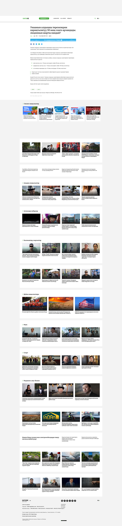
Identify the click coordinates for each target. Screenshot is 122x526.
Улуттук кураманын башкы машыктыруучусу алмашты (69, 367)
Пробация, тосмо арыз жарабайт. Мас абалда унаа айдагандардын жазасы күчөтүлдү (90, 424)
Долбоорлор (56, 18)
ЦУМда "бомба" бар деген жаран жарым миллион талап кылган (50, 255)
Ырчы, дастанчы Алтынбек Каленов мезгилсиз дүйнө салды (61, 399)
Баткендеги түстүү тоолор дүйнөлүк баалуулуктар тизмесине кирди (31, 424)
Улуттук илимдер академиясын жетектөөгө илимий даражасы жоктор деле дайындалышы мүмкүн (90, 464)
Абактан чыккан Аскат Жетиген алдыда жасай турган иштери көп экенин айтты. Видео (31, 198)
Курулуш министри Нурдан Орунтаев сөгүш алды (49, 154)
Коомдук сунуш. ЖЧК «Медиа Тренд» (29, 514)
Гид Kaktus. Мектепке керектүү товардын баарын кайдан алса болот (30, 170)
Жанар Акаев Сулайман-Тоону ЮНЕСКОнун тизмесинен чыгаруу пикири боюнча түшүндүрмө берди (90, 155)
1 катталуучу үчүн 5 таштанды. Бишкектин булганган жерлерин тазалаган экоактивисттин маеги (70, 340)
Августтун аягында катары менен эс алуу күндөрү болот (50, 170)
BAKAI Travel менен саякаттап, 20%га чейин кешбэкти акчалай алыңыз (30, 117)
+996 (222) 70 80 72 (49, 508)
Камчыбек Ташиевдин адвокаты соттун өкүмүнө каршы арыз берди (71, 489)
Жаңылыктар (43, 18)
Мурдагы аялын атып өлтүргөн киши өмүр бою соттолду (90, 281)
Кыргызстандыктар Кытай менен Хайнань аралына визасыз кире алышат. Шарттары (70, 170)
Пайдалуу (69, 18)
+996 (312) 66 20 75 (40, 506)
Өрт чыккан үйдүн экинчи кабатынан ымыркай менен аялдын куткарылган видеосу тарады (69, 256)
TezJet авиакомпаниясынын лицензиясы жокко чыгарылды (90, 225)
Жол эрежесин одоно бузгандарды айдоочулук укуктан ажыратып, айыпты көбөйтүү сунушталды (51, 464)
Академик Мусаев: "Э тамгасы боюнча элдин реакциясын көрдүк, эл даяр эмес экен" (31, 340)
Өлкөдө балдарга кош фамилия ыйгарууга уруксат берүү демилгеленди (50, 226)
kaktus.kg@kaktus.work (31, 506)
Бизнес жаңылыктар (31, 103)
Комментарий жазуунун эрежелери (29, 516)
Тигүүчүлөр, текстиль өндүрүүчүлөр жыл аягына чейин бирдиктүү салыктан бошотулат (70, 198)
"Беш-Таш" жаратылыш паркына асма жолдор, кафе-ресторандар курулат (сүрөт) (30, 464)
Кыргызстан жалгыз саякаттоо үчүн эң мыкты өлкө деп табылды (90, 438)
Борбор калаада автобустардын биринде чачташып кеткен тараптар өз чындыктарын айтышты (90, 256)
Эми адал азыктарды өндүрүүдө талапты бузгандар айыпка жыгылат (50, 424)
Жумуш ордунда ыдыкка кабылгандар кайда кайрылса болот (89, 198)
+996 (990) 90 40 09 (33, 508)
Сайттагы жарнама (26, 504)
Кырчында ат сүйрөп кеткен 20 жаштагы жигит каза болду (50, 281)
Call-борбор (63, 18)
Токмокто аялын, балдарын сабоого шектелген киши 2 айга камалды (70, 281)
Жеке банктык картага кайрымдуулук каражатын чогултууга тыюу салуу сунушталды (69, 464)
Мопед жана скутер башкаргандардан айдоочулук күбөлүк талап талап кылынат (70, 424)
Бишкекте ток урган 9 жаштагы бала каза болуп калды (30, 281)
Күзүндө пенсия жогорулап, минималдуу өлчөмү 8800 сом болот (89, 170)
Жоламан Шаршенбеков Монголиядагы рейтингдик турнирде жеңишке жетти (49, 368)
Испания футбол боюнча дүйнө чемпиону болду (34, 312)
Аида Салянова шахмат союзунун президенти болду (90, 367)
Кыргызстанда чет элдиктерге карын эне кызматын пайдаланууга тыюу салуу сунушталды (69, 439)
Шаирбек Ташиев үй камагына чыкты (30, 489)
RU (98, 500)
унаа (39, 89)
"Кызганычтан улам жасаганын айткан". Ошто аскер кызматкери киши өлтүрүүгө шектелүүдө (30, 255)
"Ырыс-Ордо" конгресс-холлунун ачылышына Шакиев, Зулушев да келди (70, 155)
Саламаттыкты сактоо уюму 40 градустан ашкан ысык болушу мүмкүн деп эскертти (59, 312)
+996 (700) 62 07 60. (58, 92)
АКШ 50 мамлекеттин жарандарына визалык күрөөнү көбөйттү (86, 312)
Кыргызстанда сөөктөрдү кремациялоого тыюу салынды (30, 225)
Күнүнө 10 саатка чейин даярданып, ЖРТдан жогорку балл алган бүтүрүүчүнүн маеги (90, 340)
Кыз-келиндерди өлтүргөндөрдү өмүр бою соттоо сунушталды (90, 489)
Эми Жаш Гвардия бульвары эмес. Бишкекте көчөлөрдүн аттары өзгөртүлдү (31, 155)
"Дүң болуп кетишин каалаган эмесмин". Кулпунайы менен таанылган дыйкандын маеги (50, 340)
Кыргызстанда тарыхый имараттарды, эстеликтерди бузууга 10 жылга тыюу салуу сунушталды (69, 226)
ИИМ (33, 89)
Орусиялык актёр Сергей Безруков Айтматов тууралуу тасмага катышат (86, 399)
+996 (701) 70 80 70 (57, 508)
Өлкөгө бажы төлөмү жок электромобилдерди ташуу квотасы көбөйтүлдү (40, 438)
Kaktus (50, 35)
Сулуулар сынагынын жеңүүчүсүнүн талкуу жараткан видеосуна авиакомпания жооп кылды (33, 399)
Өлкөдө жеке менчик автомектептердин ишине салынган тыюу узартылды (49, 198)
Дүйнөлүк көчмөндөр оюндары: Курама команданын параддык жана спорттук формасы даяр (30, 368)
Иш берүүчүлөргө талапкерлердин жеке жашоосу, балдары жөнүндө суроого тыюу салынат (51, 490)
